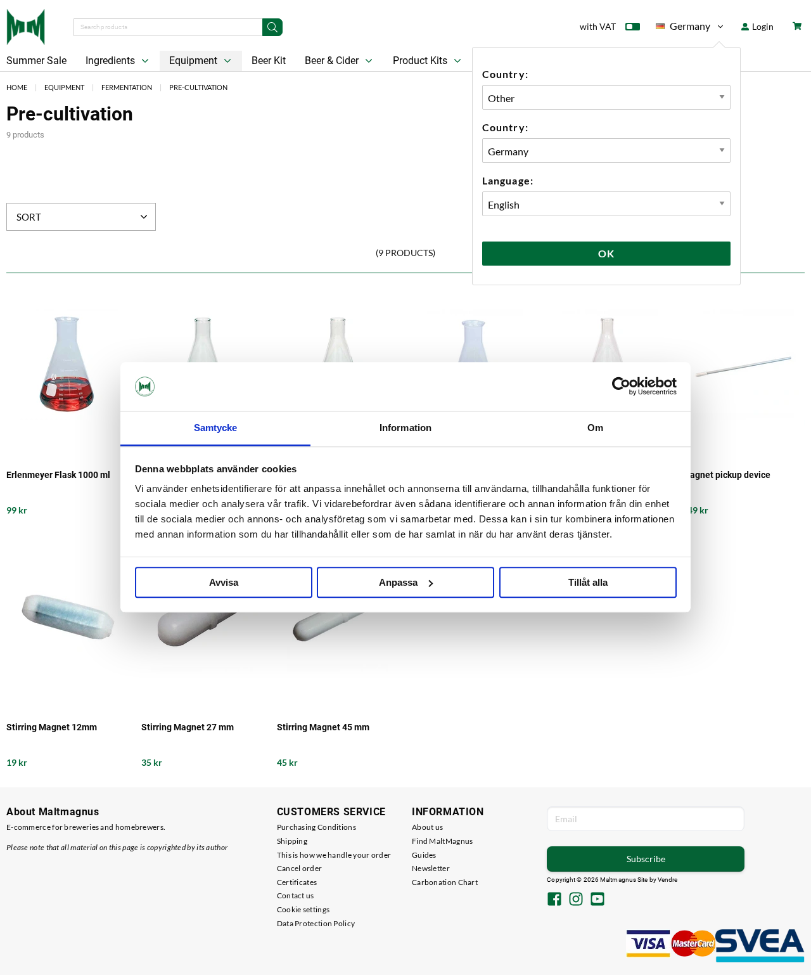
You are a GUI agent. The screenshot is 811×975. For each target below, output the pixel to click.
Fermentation (126, 87)
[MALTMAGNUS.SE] (25, 25)
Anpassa (398, 582)
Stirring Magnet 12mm (51, 727)
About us (427, 827)
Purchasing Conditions (316, 827)
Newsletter (431, 868)
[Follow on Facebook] (554, 900)
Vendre (668, 879)
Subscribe (646, 858)
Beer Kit (269, 61)
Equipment (194, 61)
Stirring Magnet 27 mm (187, 727)
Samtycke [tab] (216, 427)
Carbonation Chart (445, 882)
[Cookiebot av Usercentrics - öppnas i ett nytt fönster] (621, 386)
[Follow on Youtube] (597, 900)
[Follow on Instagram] (576, 900)
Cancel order (299, 868)
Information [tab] (405, 427)
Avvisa (223, 582)
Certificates (297, 882)
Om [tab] (595, 427)
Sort (28, 217)
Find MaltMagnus (442, 841)
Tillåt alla (588, 582)
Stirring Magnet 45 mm (323, 727)
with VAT (598, 26)
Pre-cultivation (198, 87)
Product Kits (421, 61)
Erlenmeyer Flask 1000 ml (58, 475)
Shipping (292, 841)
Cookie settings (303, 909)
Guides (424, 855)
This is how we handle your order (334, 855)
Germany (683, 28)
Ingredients (111, 61)
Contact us (295, 895)
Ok (606, 253)
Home (16, 87)
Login (762, 26)
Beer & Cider (333, 61)
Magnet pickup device (726, 475)
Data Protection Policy (316, 923)
